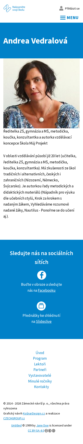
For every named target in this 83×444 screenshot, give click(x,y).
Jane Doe (42, 425)
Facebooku (47, 290)
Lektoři (40, 364)
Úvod (40, 352)
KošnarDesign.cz (34, 413)
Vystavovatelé (40, 375)
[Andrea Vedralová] (41, 93)
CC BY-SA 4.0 (36, 430)
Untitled (16, 425)
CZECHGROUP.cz (14, 418)
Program (40, 358)
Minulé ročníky (40, 381)
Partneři (39, 369)
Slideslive (44, 321)
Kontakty (41, 386)
